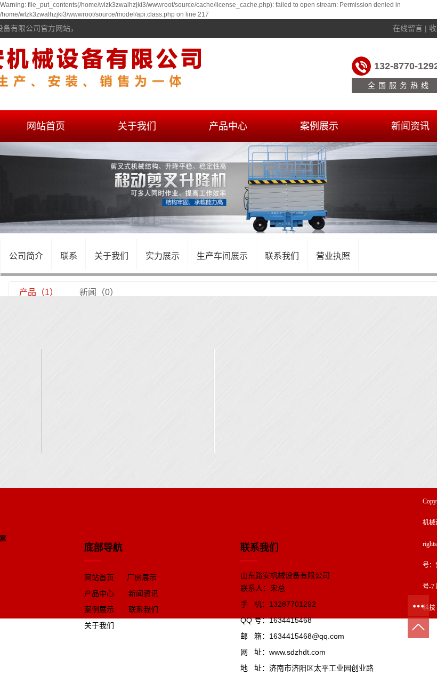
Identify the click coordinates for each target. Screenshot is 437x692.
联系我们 (282, 255)
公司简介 (26, 255)
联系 (68, 255)
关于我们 (137, 126)
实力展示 (162, 255)
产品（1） (38, 292)
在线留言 (408, 28)
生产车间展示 (222, 255)
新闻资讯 (143, 593)
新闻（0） (98, 292)
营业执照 (333, 255)
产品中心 (228, 126)
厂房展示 (142, 577)
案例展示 (319, 126)
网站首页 (46, 126)
